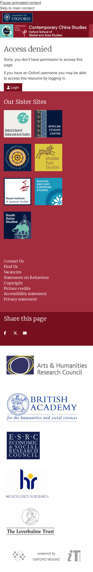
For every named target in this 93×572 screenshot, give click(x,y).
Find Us (11, 266)
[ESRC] (23, 445)
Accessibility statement (25, 293)
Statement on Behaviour (26, 277)
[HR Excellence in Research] (27, 483)
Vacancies (12, 272)
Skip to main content (17, 8)
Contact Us (14, 261)
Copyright (13, 283)
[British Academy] (41, 407)
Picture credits (17, 288)
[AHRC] (46, 365)
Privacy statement (20, 299)
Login (14, 87)
